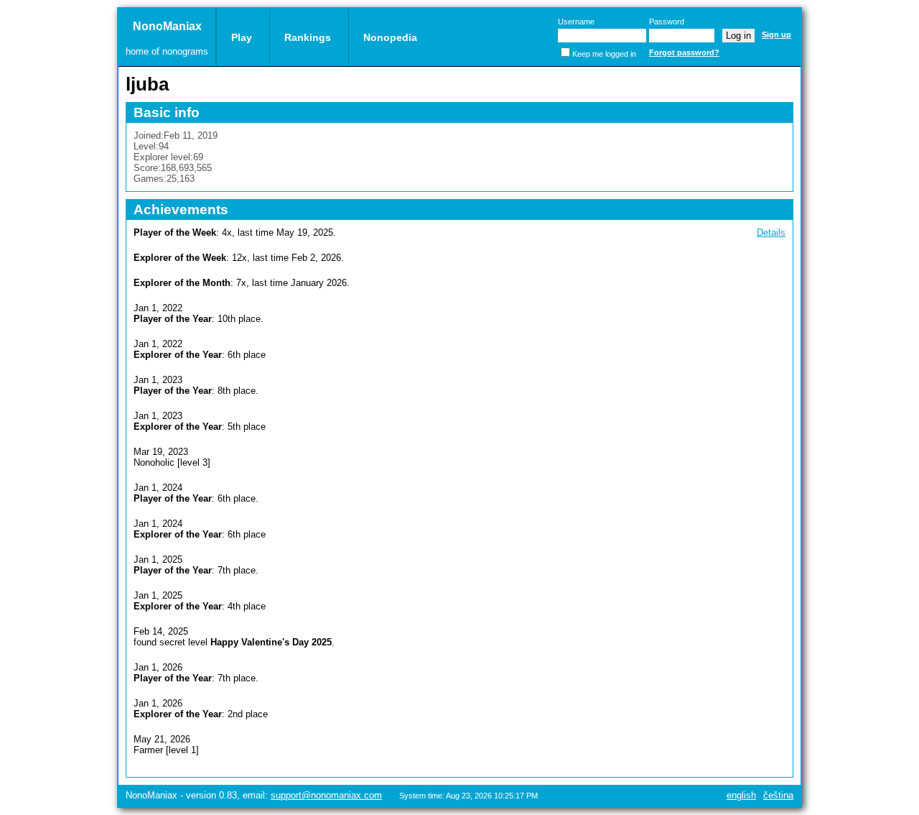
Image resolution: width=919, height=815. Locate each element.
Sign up (776, 34)
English (741, 795)
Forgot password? (684, 52)
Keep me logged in (604, 54)
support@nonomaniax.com (326, 795)
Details (771, 232)
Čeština (778, 795)
